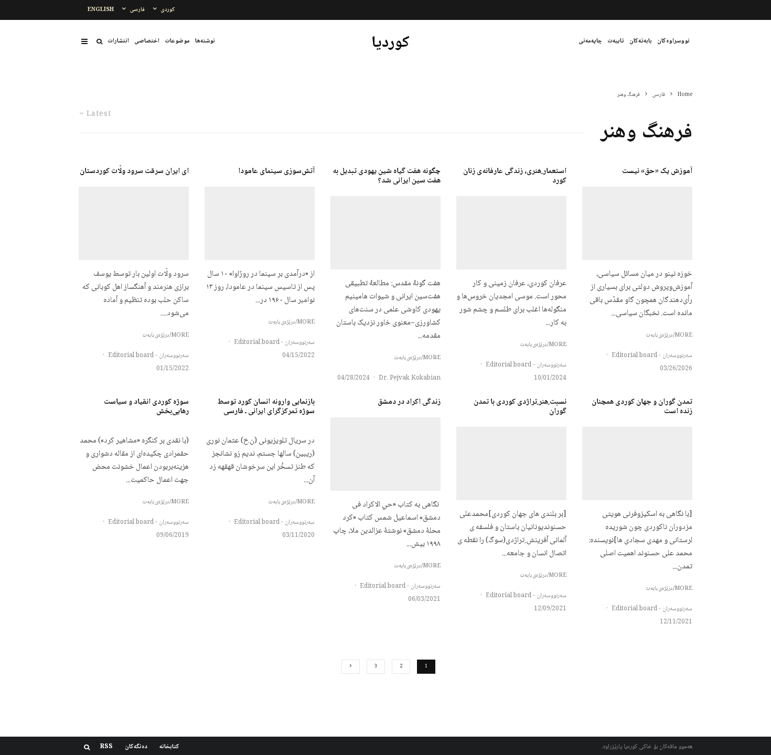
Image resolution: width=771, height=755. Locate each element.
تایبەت (615, 41)
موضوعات (177, 41)
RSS (106, 747)
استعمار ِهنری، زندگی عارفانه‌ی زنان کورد (514, 176)
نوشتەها (205, 41)
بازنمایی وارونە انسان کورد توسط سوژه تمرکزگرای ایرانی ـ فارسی (266, 406)
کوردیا (390, 43)
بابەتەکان (640, 41)
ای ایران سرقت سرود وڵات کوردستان (134, 171)
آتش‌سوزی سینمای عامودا (276, 171)
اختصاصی (146, 41)
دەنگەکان (136, 747)
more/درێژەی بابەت (669, 335)
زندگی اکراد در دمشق (409, 402)
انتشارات (118, 41)
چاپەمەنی (590, 41)
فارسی (137, 10)
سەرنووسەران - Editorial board (652, 355)
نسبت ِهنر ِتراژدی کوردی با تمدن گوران (520, 406)
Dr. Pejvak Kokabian (410, 378)
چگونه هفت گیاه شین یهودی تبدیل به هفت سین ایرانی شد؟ (387, 176)
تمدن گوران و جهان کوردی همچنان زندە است (642, 406)
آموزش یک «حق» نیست (657, 171)
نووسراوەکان (673, 41)
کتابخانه (169, 747)
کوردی (167, 10)
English (101, 10)
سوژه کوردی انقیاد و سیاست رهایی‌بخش (146, 406)
